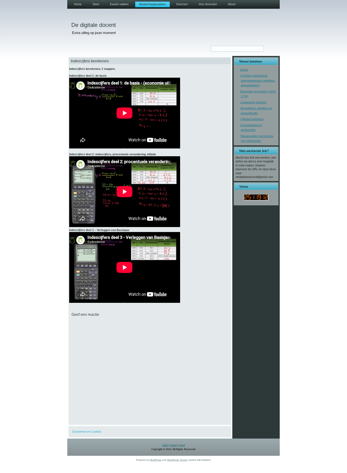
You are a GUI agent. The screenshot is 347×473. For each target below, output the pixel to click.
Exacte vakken (119, 4)
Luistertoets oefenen (253, 102)
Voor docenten (208, 4)
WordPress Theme (177, 460)
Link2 (173, 445)
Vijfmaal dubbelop (252, 119)
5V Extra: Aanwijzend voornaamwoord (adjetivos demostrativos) (257, 80)
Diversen (182, 4)
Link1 (165, 445)
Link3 (182, 445)
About (231, 4)
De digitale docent (93, 25)
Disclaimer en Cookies (86, 431)
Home (78, 4)
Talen (95, 4)
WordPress (155, 460)
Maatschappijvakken (152, 4)
